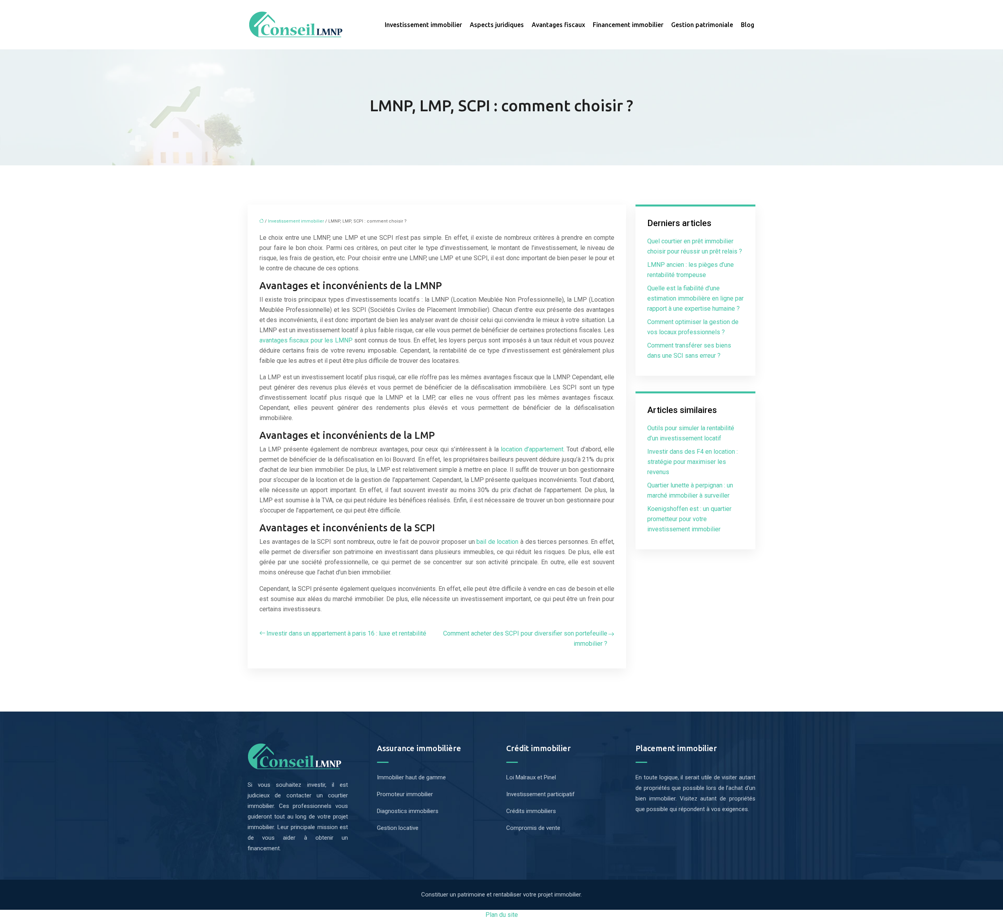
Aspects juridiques (497, 24)
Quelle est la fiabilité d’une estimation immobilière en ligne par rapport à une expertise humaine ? (695, 298)
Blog (747, 24)
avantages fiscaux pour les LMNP (306, 340)
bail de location (497, 541)
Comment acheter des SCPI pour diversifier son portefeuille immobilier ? (525, 638)
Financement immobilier (628, 24)
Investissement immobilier (423, 24)
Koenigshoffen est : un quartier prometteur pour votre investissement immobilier (689, 519)
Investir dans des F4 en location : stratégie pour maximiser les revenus (692, 462)
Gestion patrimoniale (702, 24)
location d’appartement (532, 449)
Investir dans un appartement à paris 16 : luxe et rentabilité (346, 633)
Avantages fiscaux (558, 24)
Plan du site (501, 914)
